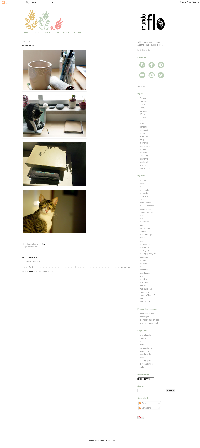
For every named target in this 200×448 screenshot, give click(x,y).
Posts (143, 403)
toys (141, 276)
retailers (143, 266)
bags (142, 187)
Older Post (125, 267)
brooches (144, 196)
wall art (143, 286)
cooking (143, 117)
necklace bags (146, 244)
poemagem (145, 317)
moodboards (145, 354)
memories (144, 143)
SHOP (48, 32)
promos (143, 260)
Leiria (142, 104)
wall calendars (146, 289)
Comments (146, 408)
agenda (143, 180)
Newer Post (28, 267)
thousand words (146, 364)
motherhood (145, 146)
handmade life (146, 130)
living (142, 140)
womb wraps (145, 302)
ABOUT (77, 32)
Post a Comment (33, 262)
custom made (145, 209)
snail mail (144, 162)
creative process (147, 206)
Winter (142, 114)
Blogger (111, 440)
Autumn (143, 98)
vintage (143, 367)
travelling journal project (150, 323)
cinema (143, 338)
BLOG (37, 32)
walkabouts (145, 168)
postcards (144, 257)
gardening (144, 127)
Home (77, 267)
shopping (144, 155)
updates (143, 279)
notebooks (144, 247)
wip (141, 298)
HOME (26, 32)
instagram (144, 136)
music (142, 357)
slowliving (144, 159)
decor (142, 341)
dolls (142, 215)
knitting (143, 231)
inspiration (144, 351)
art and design (146, 335)
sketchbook (145, 270)
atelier (30, 247)
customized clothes (148, 212)
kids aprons (145, 228)
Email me (141, 86)
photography (145, 361)
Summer (143, 111)
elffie (142, 124)
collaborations (146, 203)
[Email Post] (44, 244)
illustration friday (147, 314)
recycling (144, 152)
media (142, 238)
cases (142, 199)
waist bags (144, 282)
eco (141, 120)
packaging (144, 251)
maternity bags (146, 235)
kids (141, 225)
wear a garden (146, 292)
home (35, 247)
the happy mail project (149, 320)
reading (143, 149)
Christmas (144, 101)
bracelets (144, 193)
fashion (143, 345)
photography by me (148, 254)
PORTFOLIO (62, 32)
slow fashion (145, 273)
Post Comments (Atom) (43, 271)
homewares (145, 222)
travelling (144, 165)
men (142, 241)
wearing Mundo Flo (148, 295)
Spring (142, 108)
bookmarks (144, 190)
